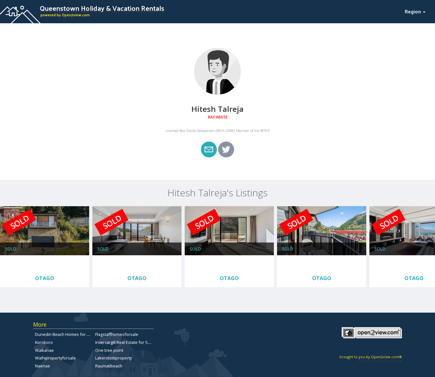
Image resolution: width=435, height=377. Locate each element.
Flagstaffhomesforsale (116, 334)
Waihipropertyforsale (55, 358)
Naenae (42, 366)
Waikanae (44, 350)
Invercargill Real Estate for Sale (124, 342)
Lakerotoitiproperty (113, 358)
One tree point (109, 350)
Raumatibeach (108, 366)
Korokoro (44, 342)
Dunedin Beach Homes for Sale (65, 334)
